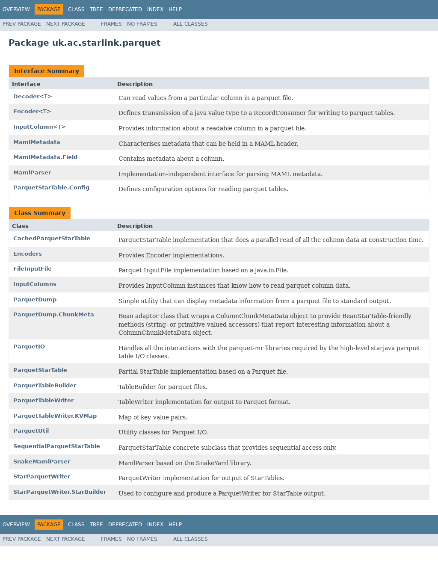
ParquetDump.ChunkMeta (53, 314)
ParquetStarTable (40, 370)
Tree (96, 9)
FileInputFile (32, 268)
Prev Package (22, 24)
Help (175, 9)
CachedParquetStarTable (51, 238)
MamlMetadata (36, 142)
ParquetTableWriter (43, 400)
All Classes (190, 24)
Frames (111, 24)
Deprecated (125, 9)
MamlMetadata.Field (45, 157)
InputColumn (33, 127)
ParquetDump (34, 299)
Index (155, 9)
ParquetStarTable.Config (51, 187)
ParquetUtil (31, 431)
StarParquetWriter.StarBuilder (59, 492)
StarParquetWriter (41, 476)
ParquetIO (29, 346)
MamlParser (32, 172)
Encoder (25, 111)
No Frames (142, 24)
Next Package (65, 24)
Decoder (26, 96)
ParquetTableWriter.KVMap (55, 416)
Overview (16, 9)
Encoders (27, 254)
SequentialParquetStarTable (56, 446)
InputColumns (34, 284)
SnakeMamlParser (41, 461)
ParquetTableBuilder (44, 385)
